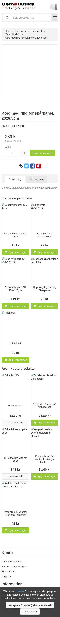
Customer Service (12, 561)
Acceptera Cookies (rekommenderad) (30, 605)
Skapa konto (8, 571)
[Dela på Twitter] (26, 165)
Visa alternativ (15, 422)
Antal (8, 147)
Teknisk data (37, 179)
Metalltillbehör (12, 34)
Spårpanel (36, 31)
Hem (7, 31)
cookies (20, 591)
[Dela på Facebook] (32, 165)
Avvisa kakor (30, 611)
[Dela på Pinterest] (38, 165)
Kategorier (20, 31)
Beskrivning (14, 179)
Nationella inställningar (14, 566)
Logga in (6, 576)
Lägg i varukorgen (42, 153)
